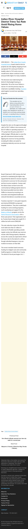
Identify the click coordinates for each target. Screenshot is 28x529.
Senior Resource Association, (10, 214)
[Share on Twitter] (14, 56)
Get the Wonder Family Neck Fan (12, 116)
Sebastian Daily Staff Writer (13, 30)
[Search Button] (26, 2)
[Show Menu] (2, 2)
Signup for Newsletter (7, 505)
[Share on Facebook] (5, 56)
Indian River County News (11, 431)
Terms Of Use (5, 503)
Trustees (23, 89)
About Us (4, 491)
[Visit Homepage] (14, 3)
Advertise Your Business (8, 494)
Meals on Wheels (6, 212)
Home (2, 13)
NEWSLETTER (19, 8)
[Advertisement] (14, 343)
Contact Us (4, 496)
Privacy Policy (5, 500)
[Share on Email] (23, 56)
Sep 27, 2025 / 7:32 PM (9, 33)
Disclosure (4, 498)
